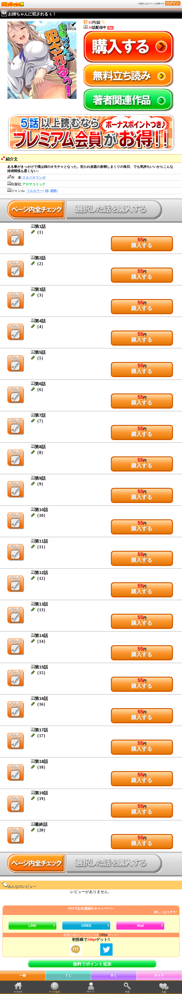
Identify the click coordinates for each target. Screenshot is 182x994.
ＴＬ (68, 975)
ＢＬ (113, 975)
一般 (22, 975)
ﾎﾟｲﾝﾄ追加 (54, 991)
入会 (163, 991)
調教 (53, 191)
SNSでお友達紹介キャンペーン (122, 910)
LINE (32, 925)
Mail (140, 925)
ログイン (172, 3)
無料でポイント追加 (92, 964)
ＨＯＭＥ (18, 991)
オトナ (159, 975)
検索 (127, 991)
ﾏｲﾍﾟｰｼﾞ (91, 991)
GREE (86, 925)
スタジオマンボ (34, 177)
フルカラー (35, 191)
